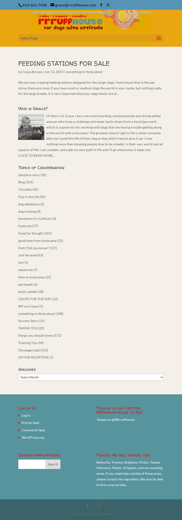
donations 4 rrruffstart (35, 218)
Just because (27, 255)
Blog (21, 182)
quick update (27, 292)
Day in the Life (28, 197)
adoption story (29, 175)
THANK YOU (28, 328)
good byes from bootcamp (37, 241)
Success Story (28, 321)
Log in (26, 415)
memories (25, 270)
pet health (25, 284)
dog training (27, 211)
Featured (25, 226)
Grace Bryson (32, 72)
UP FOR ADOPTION (33, 357)
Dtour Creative (100, 514)
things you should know (35, 335)
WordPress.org (33, 437)
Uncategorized (29, 350)
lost (21, 262)
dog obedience (29, 204)
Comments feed (33, 430)
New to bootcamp (31, 277)
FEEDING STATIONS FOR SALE (64, 63)
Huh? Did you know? (33, 248)
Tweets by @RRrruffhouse (115, 420)
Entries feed (30, 423)
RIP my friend (28, 306)
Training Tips (27, 343)
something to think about (84, 72)
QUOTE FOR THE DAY (34, 299)
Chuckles (25, 189)
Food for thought (30, 233)
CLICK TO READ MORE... (36, 155)
